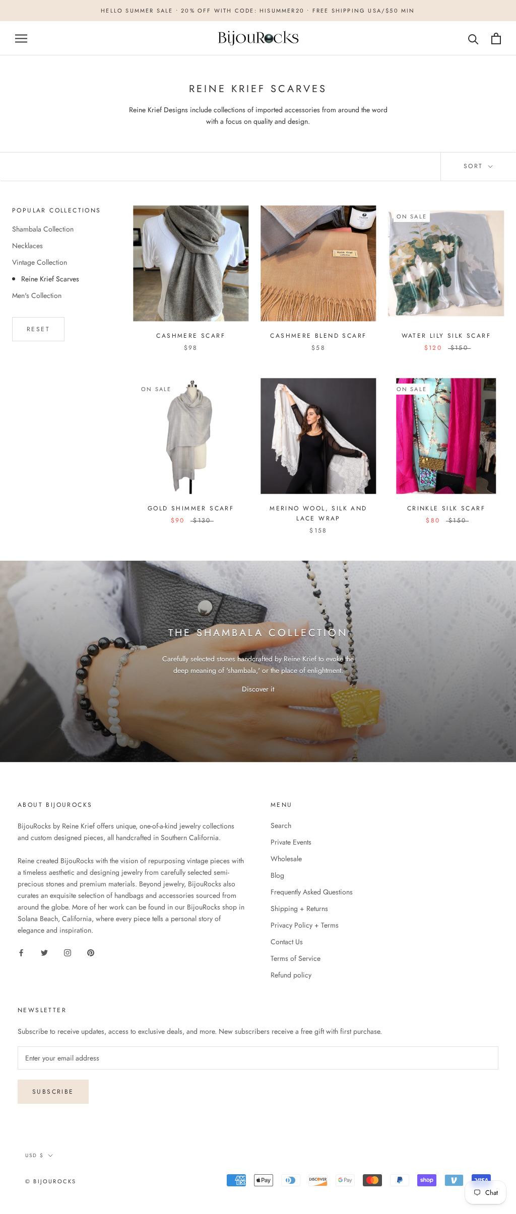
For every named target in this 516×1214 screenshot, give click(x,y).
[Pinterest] (90, 952)
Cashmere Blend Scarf (318, 335)
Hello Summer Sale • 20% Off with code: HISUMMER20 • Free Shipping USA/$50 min (258, 11)
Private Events (291, 842)
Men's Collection (36, 295)
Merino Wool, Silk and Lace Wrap (318, 513)
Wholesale (286, 859)
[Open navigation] (21, 38)
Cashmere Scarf (190, 335)
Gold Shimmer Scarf (191, 508)
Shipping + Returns (299, 908)
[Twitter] (44, 952)
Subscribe (53, 1091)
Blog (277, 875)
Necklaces (27, 246)
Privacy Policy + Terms (305, 925)
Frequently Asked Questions (312, 892)
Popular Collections (56, 210)
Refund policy (291, 975)
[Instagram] (67, 952)
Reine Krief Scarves (50, 279)
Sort (475, 166)
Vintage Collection (39, 262)
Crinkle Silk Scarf (446, 508)
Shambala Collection (43, 229)
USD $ (34, 1155)
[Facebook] (21, 952)
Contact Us (287, 942)
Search (281, 825)
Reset (38, 329)
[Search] (473, 38)
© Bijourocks (50, 1181)
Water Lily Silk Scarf (446, 335)
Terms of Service (295, 958)
